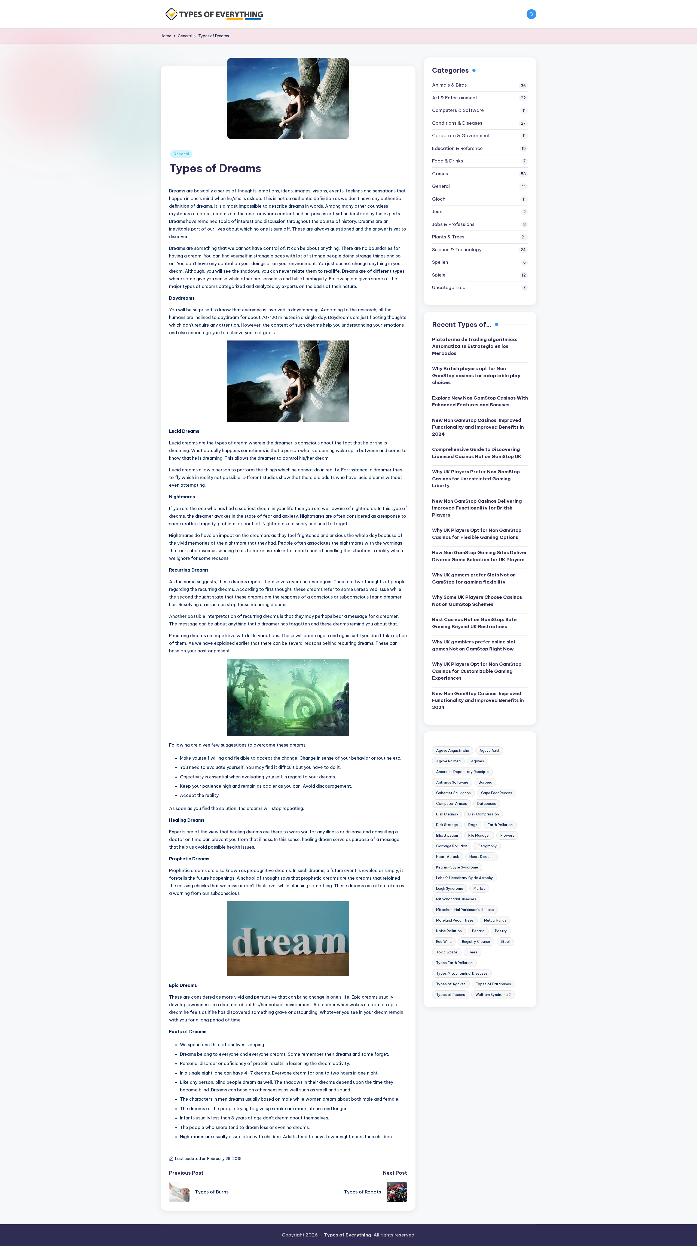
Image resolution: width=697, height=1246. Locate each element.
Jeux (437, 211)
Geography (487, 846)
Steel (505, 941)
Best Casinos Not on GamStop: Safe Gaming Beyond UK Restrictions (474, 623)
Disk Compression (483, 814)
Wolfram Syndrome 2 (493, 994)
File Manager (479, 835)
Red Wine (444, 941)
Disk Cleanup (447, 814)
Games (440, 174)
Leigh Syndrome (449, 888)
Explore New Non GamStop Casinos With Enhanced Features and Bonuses (480, 401)
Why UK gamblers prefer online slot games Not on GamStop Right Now (474, 645)
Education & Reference (457, 148)
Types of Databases (493, 984)
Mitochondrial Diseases (456, 899)
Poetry (501, 931)
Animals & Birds (449, 85)
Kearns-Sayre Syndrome (457, 867)
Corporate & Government (461, 136)
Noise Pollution (449, 931)
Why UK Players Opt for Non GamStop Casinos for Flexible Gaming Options (476, 533)
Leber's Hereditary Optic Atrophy (464, 878)
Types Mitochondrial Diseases (462, 973)
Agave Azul (489, 750)
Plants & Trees (448, 237)
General (181, 154)
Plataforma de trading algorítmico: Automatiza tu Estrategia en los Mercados (474, 346)
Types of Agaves (451, 984)
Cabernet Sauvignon (453, 793)
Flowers (507, 835)
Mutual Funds (495, 920)
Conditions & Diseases (457, 123)
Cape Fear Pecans (496, 793)
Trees (472, 952)
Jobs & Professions (453, 224)
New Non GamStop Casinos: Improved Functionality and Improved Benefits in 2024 (478, 427)
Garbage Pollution (451, 846)
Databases (486, 803)
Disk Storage (447, 825)
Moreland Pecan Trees (455, 920)
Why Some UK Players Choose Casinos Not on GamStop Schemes (477, 600)
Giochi (439, 199)
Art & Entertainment (454, 98)
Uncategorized (449, 287)
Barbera (485, 782)
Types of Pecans (450, 994)
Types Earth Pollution (454, 962)
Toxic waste (446, 952)
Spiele (438, 275)
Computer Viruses (451, 803)
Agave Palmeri (448, 761)
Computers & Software (458, 110)
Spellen (440, 262)
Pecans (478, 931)
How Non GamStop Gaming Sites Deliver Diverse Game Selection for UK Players (479, 556)
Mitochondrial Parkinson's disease (465, 909)
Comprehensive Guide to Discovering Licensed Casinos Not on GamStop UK (476, 452)
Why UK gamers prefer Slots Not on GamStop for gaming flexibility (474, 578)
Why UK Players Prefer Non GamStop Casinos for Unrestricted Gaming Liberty (476, 479)
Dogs (472, 825)
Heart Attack (447, 856)
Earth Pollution (500, 825)
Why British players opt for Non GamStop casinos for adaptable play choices (476, 375)
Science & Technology (457, 250)
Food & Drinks (447, 161)
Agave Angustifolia (452, 750)
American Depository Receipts (462, 771)
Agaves (477, 761)
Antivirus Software (452, 782)
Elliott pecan (447, 835)
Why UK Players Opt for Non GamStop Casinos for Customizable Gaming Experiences (476, 671)
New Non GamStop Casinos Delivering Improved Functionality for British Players (477, 508)
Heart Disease (481, 856)
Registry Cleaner (476, 941)
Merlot (479, 888)
